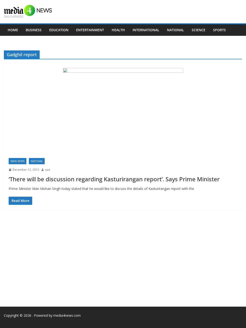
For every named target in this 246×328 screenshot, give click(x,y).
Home (13, 30)
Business (34, 30)
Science (198, 30)
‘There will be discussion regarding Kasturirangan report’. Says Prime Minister (114, 179)
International (146, 30)
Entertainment (90, 30)
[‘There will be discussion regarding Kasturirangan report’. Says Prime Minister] (123, 113)
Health (118, 30)
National (175, 30)
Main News (18, 161)
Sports (219, 30)
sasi (47, 170)
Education (58, 30)
